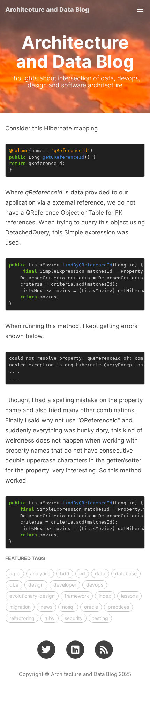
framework (77, 596)
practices (118, 607)
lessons (129, 596)
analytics (40, 573)
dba (13, 585)
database (126, 573)
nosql (68, 607)
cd (82, 573)
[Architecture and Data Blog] (103, 649)
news (46, 607)
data (100, 573)
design (36, 585)
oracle (91, 607)
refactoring (22, 618)
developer (64, 585)
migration (20, 607)
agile (14, 573)
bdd (64, 573)
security (74, 618)
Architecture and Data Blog (47, 9)
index (105, 596)
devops (94, 585)
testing (100, 618)
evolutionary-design (32, 596)
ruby (49, 618)
